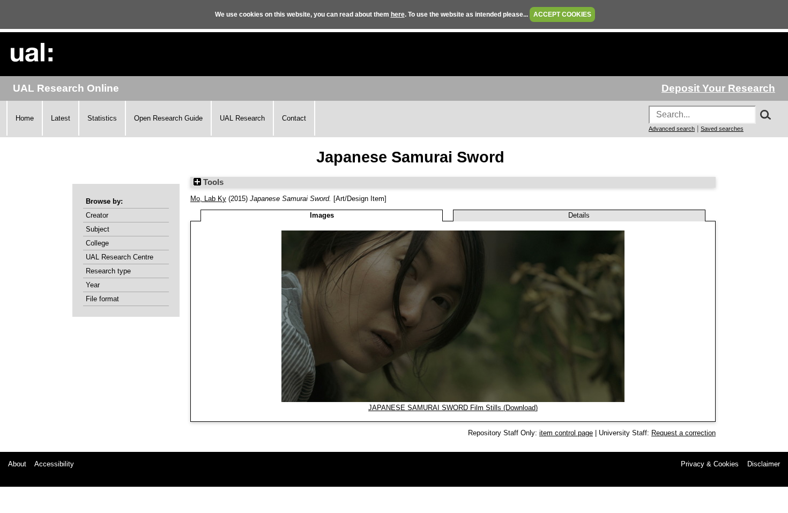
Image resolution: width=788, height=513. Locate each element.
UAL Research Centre (119, 257)
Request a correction (683, 433)
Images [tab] (322, 215)
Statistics (102, 118)
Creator (97, 215)
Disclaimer (763, 464)
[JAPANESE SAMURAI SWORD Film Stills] (453, 400)
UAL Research (242, 118)
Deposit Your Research (718, 88)
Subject (97, 229)
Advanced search (672, 128)
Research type (108, 271)
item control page (566, 433)
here (398, 14)
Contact (294, 118)
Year (93, 285)
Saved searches (722, 128)
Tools (212, 182)
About (17, 464)
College (97, 243)
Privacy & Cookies (710, 464)
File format (102, 299)
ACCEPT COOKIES (562, 14)
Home (25, 118)
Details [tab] (579, 215)
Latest (60, 118)
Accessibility (54, 464)
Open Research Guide (168, 118)
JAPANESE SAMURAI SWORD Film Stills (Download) (453, 408)
